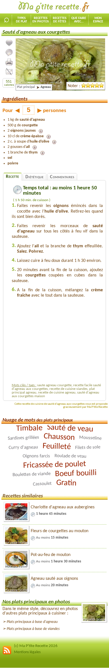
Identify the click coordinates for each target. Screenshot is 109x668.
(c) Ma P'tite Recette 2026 (36, 646)
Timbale (29, 428)
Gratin (66, 482)
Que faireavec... (78, 20)
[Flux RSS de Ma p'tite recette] (7, 653)
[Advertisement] (59, 342)
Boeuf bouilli (76, 473)
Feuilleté (56, 446)
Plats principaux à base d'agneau (32, 622)
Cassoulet (42, 484)
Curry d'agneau (23, 447)
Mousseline (90, 438)
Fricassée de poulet (54, 465)
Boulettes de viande (31, 474)
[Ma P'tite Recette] (54, 7)
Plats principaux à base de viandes (33, 629)
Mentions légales (27, 652)
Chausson (59, 437)
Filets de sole (87, 447)
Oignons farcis (36, 456)
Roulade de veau (70, 455)
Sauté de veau (70, 428)
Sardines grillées (23, 438)
